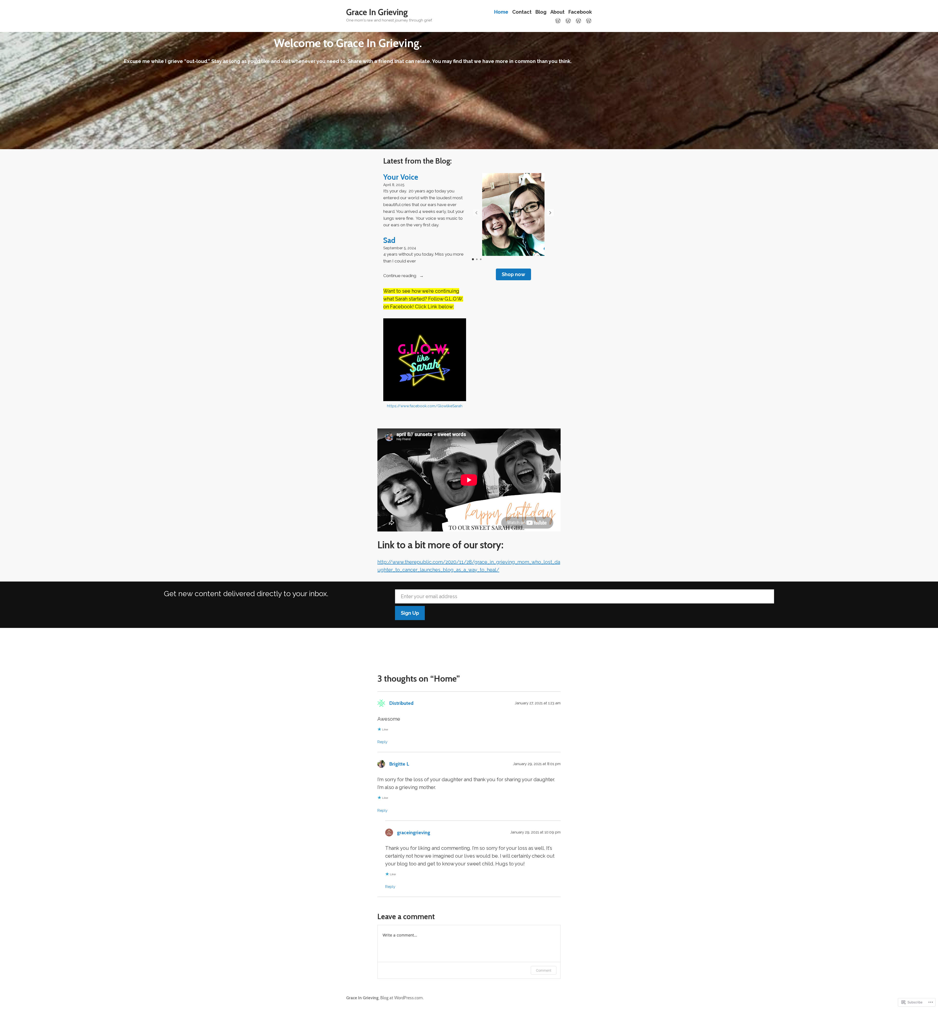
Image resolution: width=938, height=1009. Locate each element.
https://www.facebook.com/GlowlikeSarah (424, 406)
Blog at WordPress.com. (402, 997)
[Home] (559, 20)
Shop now (513, 274)
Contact (522, 12)
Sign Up (410, 613)
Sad (389, 240)
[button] (550, 212)
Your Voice (400, 177)
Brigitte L (399, 764)
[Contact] (588, 20)
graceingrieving (413, 832)
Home (501, 12)
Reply (382, 742)
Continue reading (400, 275)
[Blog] (568, 20)
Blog (540, 12)
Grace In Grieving (377, 12)
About (557, 12)
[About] (578, 20)
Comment (543, 970)
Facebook (580, 12)
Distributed (401, 703)
